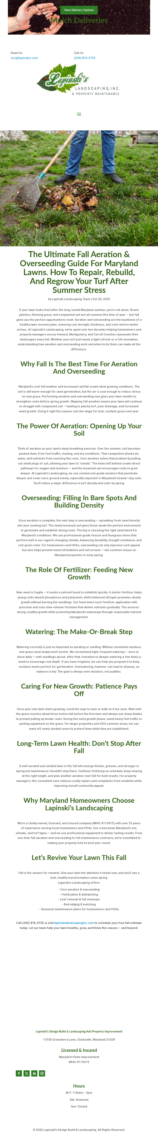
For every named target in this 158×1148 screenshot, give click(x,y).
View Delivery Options (79, 10)
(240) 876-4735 (84, 58)
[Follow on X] (27, 1073)
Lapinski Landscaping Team (71, 299)
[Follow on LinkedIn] (34, 1073)
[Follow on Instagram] (42, 1073)
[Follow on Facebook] (19, 1073)
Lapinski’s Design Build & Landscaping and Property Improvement (79, 1031)
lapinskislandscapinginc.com (74, 923)
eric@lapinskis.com (24, 58)
